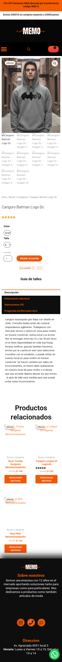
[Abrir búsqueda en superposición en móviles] (28, 49)
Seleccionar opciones (15, 479)
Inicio (4, 197)
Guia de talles (31, 279)
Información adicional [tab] (17, 298)
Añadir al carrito (29, 258)
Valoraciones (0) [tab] (14, 304)
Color (7, 226)
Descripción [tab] (11, 292)
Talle (6, 238)
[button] (55, 63)
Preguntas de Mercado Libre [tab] (21, 310)
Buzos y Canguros (18, 197)
